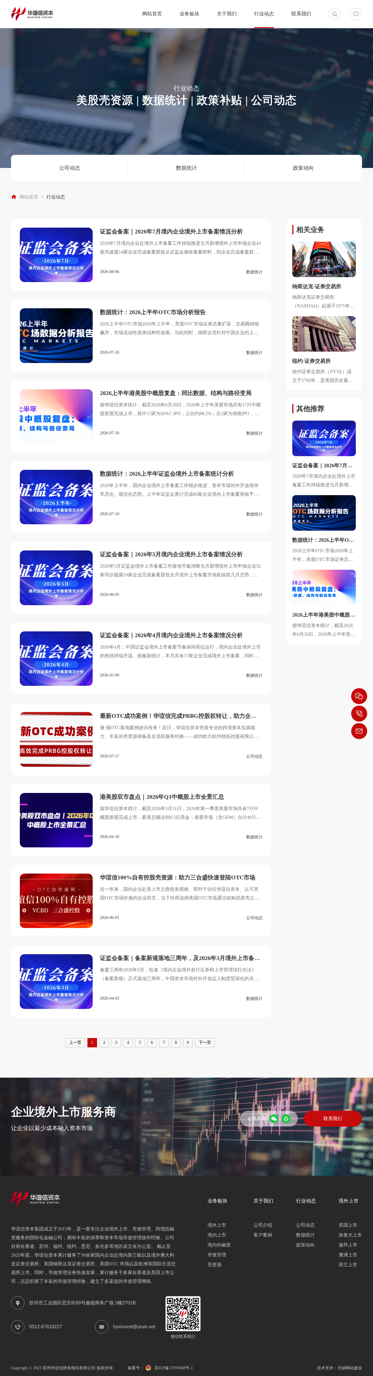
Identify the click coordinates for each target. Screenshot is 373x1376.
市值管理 (216, 1254)
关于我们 (227, 14)
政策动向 (303, 168)
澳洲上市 (348, 1254)
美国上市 (348, 1225)
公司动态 (69, 168)
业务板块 (189, 14)
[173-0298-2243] (359, 714)
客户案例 (263, 1234)
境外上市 (216, 1225)
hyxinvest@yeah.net (134, 1326)
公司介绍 (263, 1225)
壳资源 (214, 1264)
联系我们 (301, 14)
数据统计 (186, 168)
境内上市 (216, 1234)
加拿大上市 (350, 1234)
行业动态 (264, 14)
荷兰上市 (348, 1264)
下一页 (205, 1042)
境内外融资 (219, 1244)
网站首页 (152, 14)
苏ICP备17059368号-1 (173, 1368)
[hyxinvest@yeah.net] (359, 731)
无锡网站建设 (349, 1368)
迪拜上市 (348, 1244)
